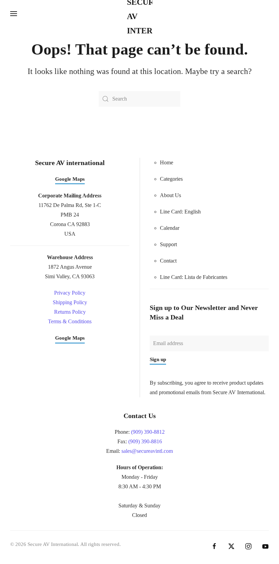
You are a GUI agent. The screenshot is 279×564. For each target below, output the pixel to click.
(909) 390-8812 (148, 432)
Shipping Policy (70, 302)
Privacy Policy (69, 293)
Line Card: (193, 277)
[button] (13, 13)
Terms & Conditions (70, 321)
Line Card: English (180, 211)
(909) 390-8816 (145, 441)
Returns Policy (70, 312)
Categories (171, 179)
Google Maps (70, 179)
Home (166, 162)
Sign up (158, 359)
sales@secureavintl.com (147, 451)
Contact (168, 261)
